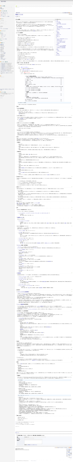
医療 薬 (2, 33)
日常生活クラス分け (58, 34)
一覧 (64, 12)
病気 (37, 138)
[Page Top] (53, 32)
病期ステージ (57, 35)
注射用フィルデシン (3, 58)
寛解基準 (58, 53)
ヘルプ (71, 12)
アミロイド (27, 204)
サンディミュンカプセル (22, 285)
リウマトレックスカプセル (22, 276)
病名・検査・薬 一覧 (4, 12)
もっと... (1, 97)
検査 (56, 25)
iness (71, 457)
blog (1, 40)
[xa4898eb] (20, 375)
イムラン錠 (20, 279)
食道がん (2, 57)
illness (16, 16)
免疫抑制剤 (49, 261)
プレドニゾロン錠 (25, 220)
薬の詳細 (57, 44)
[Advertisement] (31, 10)
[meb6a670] (20, 347)
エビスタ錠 (2, 48)
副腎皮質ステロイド (20, 217)
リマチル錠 (20, 240)
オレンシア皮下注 (21, 263)
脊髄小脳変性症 (3, 55)
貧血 (19, 113)
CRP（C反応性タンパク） (60, 27)
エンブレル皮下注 (21, 318)
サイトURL (18, 439)
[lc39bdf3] (18, 106)
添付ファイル (17, 432)
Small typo (2, 63)
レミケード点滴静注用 (22, 249)
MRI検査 (33, 64)
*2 (41, 276)
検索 (66, 12)
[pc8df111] (18, 136)
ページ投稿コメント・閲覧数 (5, 16)
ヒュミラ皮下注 (21, 258)
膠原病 (22, 118)
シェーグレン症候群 (21, 172)
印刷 (19, 12)
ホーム (2, 32)
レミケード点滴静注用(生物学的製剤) (61, 46)
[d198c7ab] (23, 357)
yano (69, 451)
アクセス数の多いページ (4, 13)
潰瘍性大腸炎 (44, 281)
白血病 (24, 294)
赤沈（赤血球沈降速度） (60, 26)
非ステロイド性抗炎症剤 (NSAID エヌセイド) (62, 38)
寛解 (56, 52)
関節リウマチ (19, 14)
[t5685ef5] (31, 209)
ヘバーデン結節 (3, 53)
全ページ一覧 (3, 36)
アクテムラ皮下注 (21, 255)
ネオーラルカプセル (29, 285)
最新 (68, 12)
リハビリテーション (59, 51)
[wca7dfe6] (25, 115)
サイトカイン (19, 245)
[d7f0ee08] (29, 62)
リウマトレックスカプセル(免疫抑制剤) (61, 45)
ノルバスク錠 (2, 46)
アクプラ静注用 (3, 59)
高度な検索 (2, 8)
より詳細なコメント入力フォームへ (32, 444)
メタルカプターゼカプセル (22, 239)
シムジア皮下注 (21, 270)
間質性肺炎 (23, 167)
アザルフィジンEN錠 (22, 230)
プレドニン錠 (21, 220)
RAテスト (28, 59)
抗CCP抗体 (58, 29)
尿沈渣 (48, 174)
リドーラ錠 (20, 232)
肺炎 (27, 322)
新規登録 (6, 28)
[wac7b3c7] (28, 310)
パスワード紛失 (2, 28)
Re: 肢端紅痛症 (3, 64)
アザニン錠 (24, 279)
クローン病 (27, 281)
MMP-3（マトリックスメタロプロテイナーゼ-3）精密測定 (63, 28)
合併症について (58, 36)
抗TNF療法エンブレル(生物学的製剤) (61, 47)
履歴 (17, 12)
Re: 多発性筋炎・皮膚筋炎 (4, 72)
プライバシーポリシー (33, 460)
